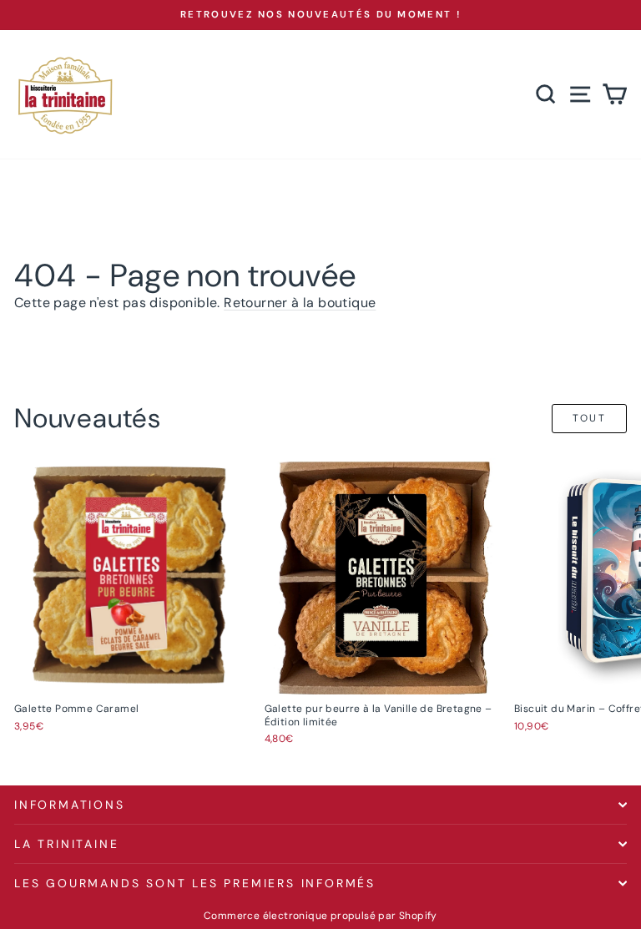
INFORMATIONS (69, 804)
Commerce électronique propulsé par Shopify (320, 915)
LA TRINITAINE (66, 843)
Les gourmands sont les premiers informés (195, 883)
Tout (590, 418)
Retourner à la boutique (300, 302)
